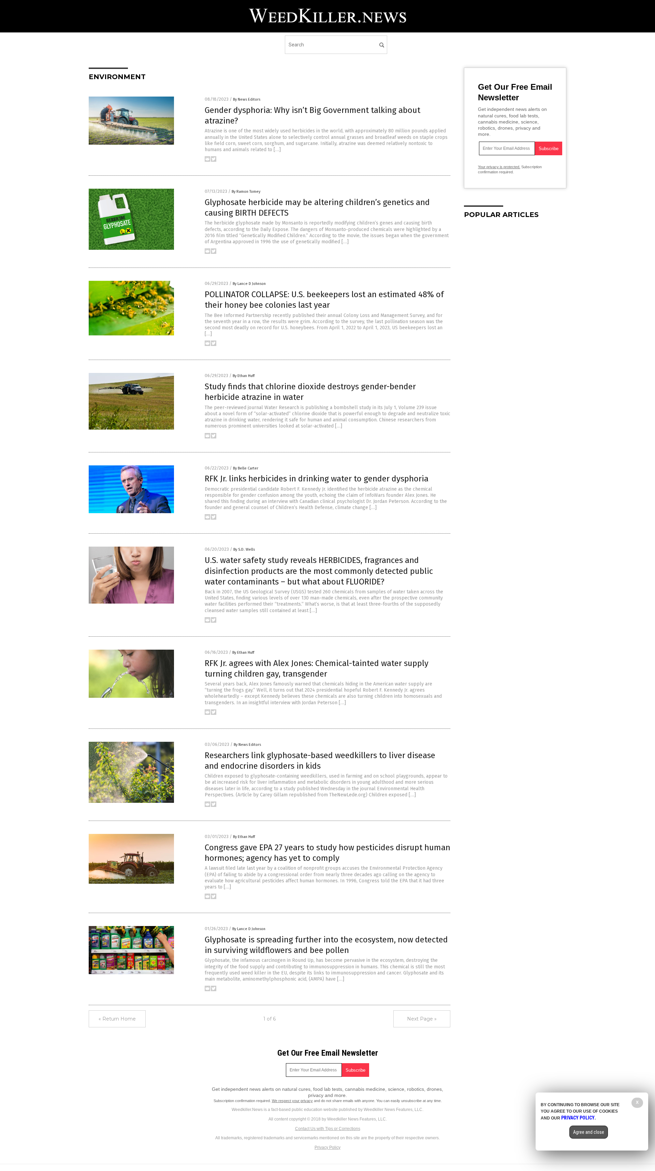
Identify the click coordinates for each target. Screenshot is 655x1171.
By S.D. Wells (244, 549)
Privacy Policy (327, 1147)
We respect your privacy (292, 1101)
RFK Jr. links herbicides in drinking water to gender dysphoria (316, 478)
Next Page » (422, 1019)
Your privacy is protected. (499, 167)
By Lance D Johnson (249, 283)
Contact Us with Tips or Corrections (327, 1128)
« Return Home (117, 1019)
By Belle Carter (245, 468)
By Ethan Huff (243, 376)
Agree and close (588, 1132)
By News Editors (246, 99)
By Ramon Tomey (246, 191)
